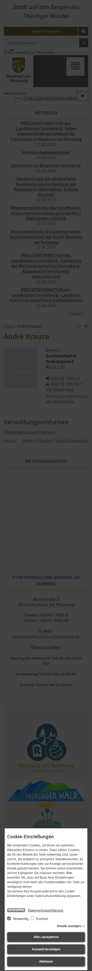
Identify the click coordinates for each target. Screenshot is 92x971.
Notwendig (20, 919)
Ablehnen (46, 961)
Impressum (16, 910)
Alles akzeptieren (46, 937)
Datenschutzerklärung (45, 910)
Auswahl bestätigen (46, 949)
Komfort (41, 919)
